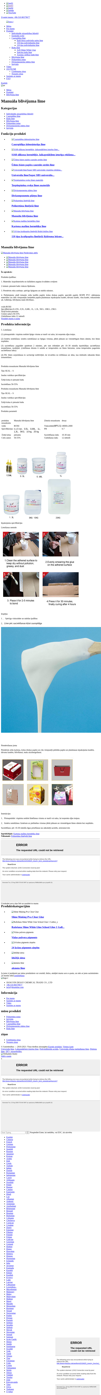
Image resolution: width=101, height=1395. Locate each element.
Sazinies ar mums (13, 76)
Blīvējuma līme (18, 57)
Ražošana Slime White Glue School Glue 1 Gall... (38, 927)
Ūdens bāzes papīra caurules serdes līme (33, 164)
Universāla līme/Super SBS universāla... (33, 175)
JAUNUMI (11, 69)
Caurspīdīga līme (19, 38)
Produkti (9, 31)
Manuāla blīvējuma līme (25, 216)
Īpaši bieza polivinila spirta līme (30, 40)
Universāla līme (7, 1049)
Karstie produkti (55, 1047)
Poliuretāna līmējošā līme (25, 205)
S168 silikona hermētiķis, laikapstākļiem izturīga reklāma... (43, 154)
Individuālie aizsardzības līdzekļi (25, 33)
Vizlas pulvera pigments (24, 937)
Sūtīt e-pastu (6, 1056)
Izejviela (15, 64)
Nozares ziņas (17, 74)
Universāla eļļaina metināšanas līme (74, 1049)
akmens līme (18, 968)
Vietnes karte (68, 1047)
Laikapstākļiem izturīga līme (27, 1049)
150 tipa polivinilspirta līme (28, 43)
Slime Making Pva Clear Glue (28, 917)
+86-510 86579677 (14, 985)
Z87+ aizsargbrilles (14, 1051)
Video (8, 67)
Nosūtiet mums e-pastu (10, 318)
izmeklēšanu (19, 975)
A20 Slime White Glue (26, 50)
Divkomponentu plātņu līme (23, 62)
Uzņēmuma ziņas (19, 71)
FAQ (8, 78)
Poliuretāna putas (19, 59)
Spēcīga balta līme (24, 52)
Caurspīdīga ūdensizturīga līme (28, 144)
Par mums (10, 28)
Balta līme (16, 48)
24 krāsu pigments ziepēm (25, 947)
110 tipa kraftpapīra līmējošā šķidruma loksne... (38, 236)
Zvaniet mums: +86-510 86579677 (15, 17)
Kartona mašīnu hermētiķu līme (29, 226)
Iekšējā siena (18, 957)
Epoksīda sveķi (18, 36)
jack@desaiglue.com (15, 987)
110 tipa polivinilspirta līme (28, 45)
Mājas (8, 26)
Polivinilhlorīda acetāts (49, 1049)
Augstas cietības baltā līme (28, 55)
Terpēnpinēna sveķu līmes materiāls (31, 185)
